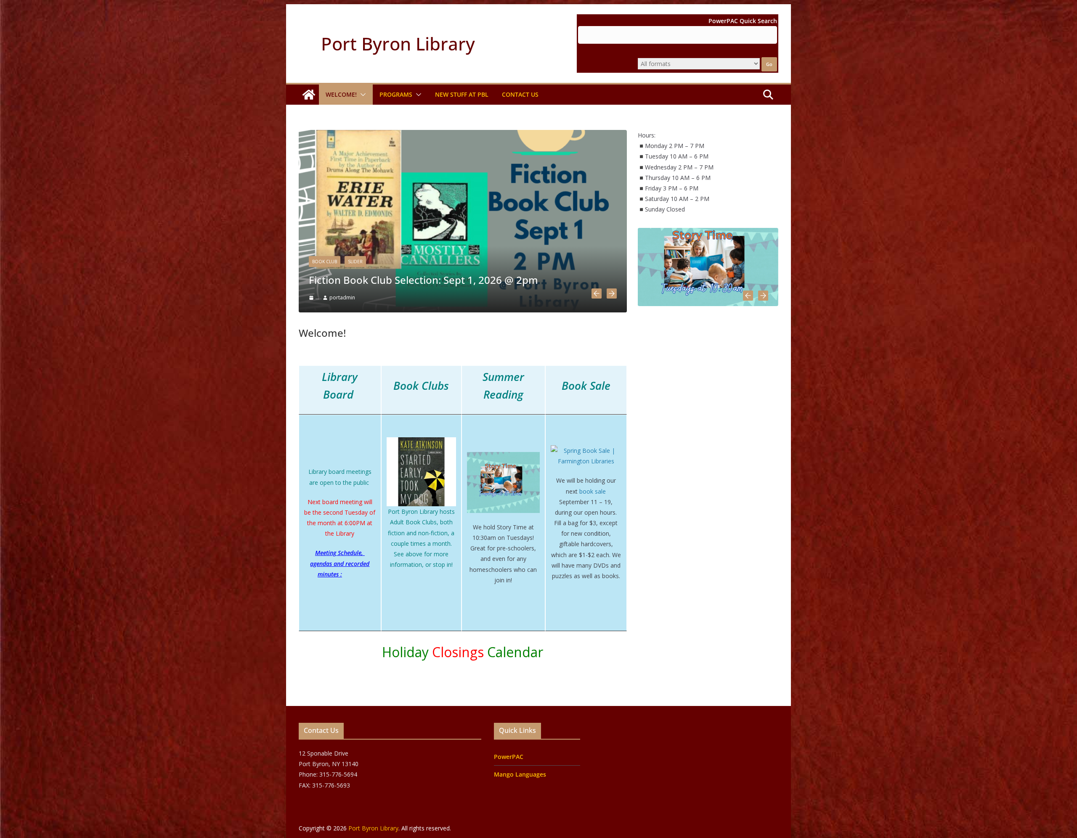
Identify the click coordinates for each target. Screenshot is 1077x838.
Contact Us (520, 94)
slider (355, 261)
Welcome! (341, 94)
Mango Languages (520, 774)
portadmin (342, 297)
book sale (592, 491)
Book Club (324, 261)
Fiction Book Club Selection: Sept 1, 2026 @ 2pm (423, 280)
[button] (361, 94)
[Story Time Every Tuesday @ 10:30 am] (708, 233)
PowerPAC (508, 757)
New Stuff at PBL (461, 94)
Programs (395, 94)
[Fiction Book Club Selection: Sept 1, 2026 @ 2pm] (463, 135)
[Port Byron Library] (309, 95)
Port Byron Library (398, 44)
